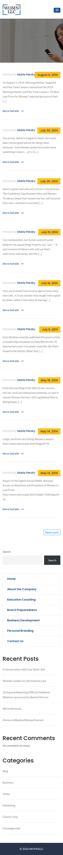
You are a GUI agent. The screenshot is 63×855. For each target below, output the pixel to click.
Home (11, 579)
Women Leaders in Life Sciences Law (24, 680)
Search (7, 551)
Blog (5, 771)
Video (6, 794)
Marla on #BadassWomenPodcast (23, 720)
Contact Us (15, 641)
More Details (11, 111)
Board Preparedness (22, 610)
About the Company (21, 589)
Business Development (23, 620)
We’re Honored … (13, 708)
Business (8, 782)
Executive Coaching (21, 600)
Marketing (9, 805)
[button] (57, 10)
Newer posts (52, 532)
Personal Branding (20, 631)
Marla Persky (26, 74)
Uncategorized (11, 828)
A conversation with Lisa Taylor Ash (24, 669)
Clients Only (10, 816)
